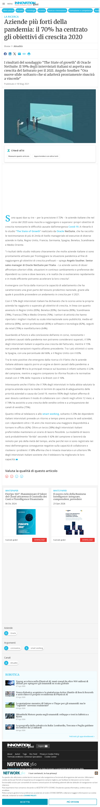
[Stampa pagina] (29, 53)
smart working (50, 413)
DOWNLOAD (39, 540)
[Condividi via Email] (19, 53)
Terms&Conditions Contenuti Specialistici (24, 756)
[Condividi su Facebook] (5, 53)
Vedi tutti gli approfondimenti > (82, 736)
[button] (7, 3)
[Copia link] (24, 53)
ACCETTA (25, 802)
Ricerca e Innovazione (50, 10)
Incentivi (35, 10)
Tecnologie (24, 10)
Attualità (13, 10)
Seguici (41, 746)
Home (7, 46)
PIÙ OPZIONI (73, 802)
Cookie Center (51, 756)
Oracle (60, 231)
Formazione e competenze (74, 10)
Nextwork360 (13, 769)
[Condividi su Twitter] (15, 53)
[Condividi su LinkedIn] (10, 53)
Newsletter (92, 10)
